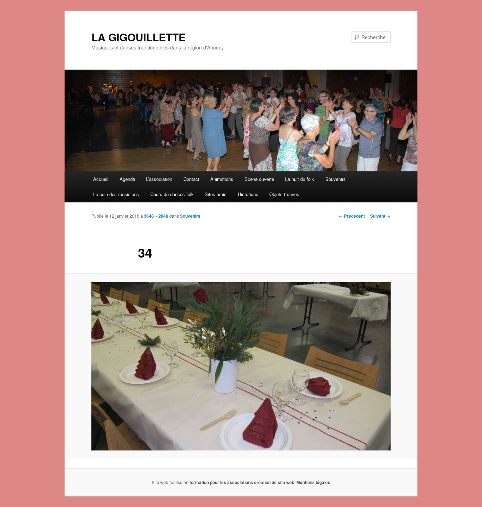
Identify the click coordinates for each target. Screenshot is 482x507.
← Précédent (352, 216)
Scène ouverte (259, 179)
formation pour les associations (221, 482)
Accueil (100, 179)
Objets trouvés (284, 194)
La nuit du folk (299, 179)
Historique (248, 194)
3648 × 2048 (156, 216)
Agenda (127, 179)
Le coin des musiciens (116, 194)
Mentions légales (313, 482)
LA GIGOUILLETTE (138, 37)
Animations (221, 179)
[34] (241, 366)
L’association (159, 179)
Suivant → (380, 216)
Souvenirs (335, 179)
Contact (191, 179)
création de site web (274, 482)
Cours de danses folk (172, 194)
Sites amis (216, 194)
